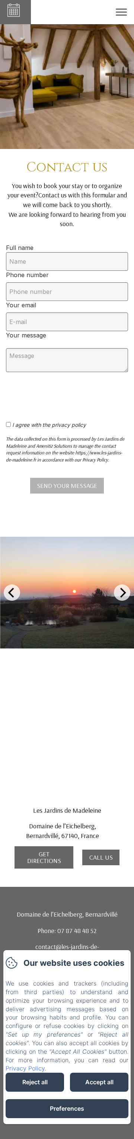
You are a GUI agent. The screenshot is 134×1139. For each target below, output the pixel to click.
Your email (21, 305)
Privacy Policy (25, 1068)
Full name (20, 247)
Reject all (35, 1082)
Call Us (101, 857)
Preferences (67, 1108)
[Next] (122, 592)
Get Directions (44, 857)
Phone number (27, 275)
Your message (26, 335)
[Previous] (12, 592)
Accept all (99, 1082)
